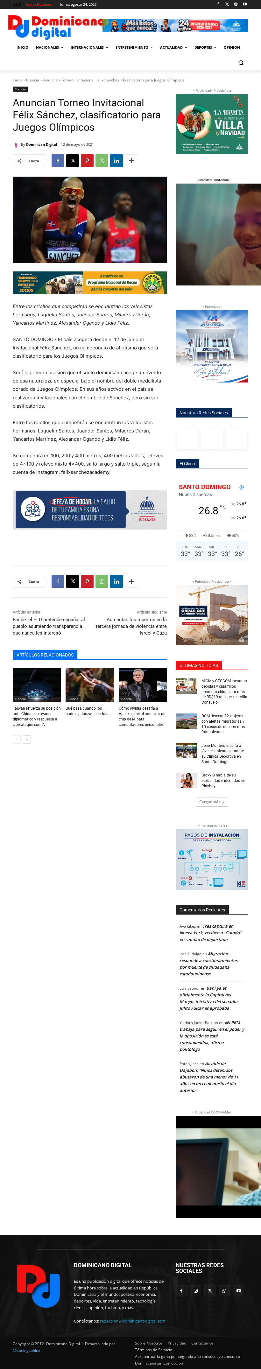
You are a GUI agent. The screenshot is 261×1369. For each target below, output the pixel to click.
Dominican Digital (41, 144)
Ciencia (32, 80)
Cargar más (209, 801)
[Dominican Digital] (17, 144)
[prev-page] (17, 739)
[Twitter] (227, 4)
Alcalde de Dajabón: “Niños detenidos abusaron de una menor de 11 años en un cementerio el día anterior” (209, 1077)
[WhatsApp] (101, 160)
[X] (72, 160)
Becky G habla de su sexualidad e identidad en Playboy (223, 780)
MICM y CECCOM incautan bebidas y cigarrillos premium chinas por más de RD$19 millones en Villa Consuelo (224, 692)
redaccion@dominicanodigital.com (133, 1321)
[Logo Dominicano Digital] (56, 26)
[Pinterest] (87, 160)
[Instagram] (235, 4)
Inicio (17, 80)
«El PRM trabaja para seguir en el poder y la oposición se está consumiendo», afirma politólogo (212, 1036)
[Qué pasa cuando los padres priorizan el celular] (90, 685)
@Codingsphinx (26, 1350)
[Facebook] (218, 4)
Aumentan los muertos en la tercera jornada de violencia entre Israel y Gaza (131, 626)
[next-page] (27, 739)
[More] (131, 160)
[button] (240, 62)
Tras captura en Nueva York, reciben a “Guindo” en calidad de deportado (210, 932)
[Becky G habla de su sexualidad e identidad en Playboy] (186, 780)
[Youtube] (244, 4)
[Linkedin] (116, 160)
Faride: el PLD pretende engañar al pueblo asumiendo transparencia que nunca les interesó (49, 626)
